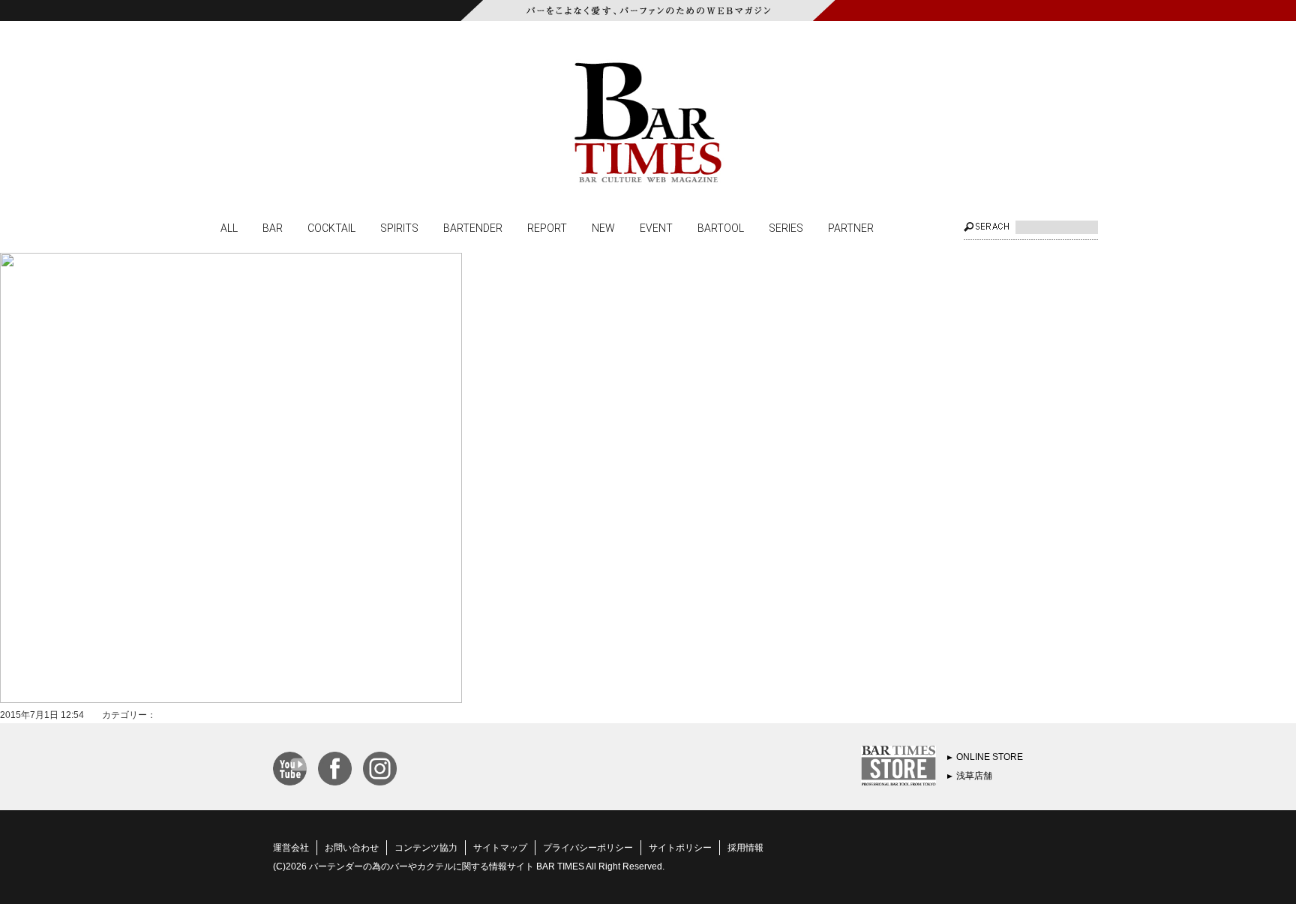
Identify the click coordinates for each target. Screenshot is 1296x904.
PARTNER (851, 227)
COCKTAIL (332, 227)
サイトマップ (500, 847)
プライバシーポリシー (588, 847)
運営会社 (291, 847)
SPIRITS (399, 227)
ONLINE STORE (989, 757)
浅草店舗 (974, 775)
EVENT (656, 227)
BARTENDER (472, 227)
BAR (272, 227)
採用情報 (746, 847)
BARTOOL (721, 227)
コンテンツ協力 (426, 847)
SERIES (786, 227)
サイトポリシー (680, 847)
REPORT (547, 227)
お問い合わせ (352, 847)
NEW (603, 227)
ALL (229, 227)
